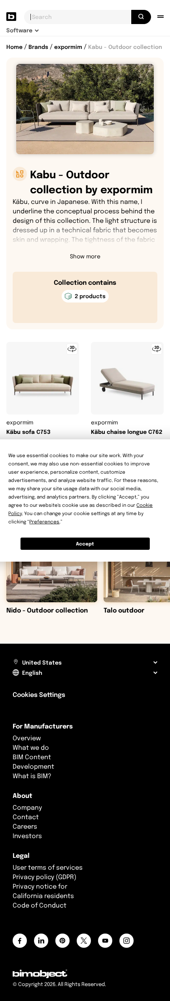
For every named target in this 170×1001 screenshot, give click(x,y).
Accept (85, 543)
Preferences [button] (44, 521)
